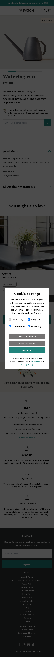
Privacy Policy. (27, 364)
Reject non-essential (27, 336)
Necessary (17, 319)
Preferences (18, 326)
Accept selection (27, 343)
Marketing (36, 326)
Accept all (27, 350)
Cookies (36, 361)
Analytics (35, 319)
